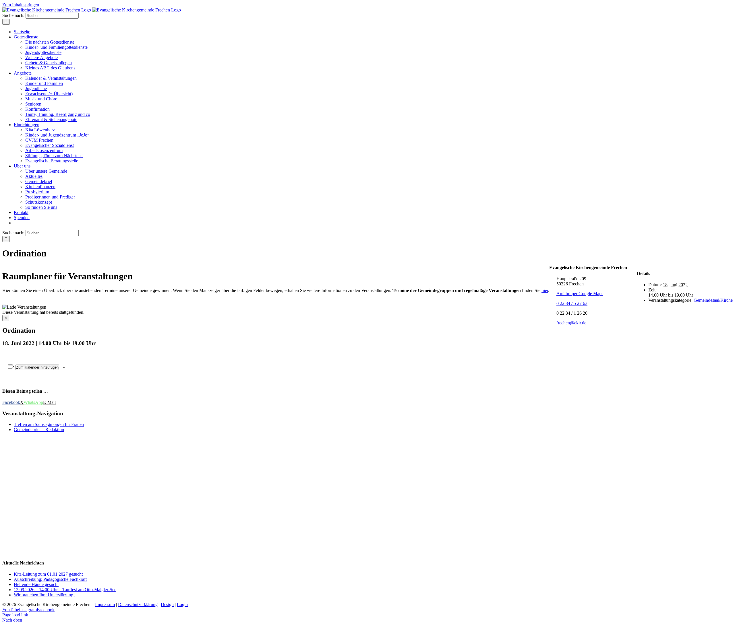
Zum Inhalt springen (20, 4)
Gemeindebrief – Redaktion (39, 429)
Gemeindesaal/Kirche (713, 300)
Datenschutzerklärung (138, 604)
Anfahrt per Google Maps (579, 293)
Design (167, 604)
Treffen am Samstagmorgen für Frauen (49, 424)
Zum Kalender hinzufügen (37, 367)
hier (544, 290)
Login (182, 604)
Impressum (105, 604)
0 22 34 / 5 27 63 (571, 303)
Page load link (15, 614)
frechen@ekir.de (571, 322)
